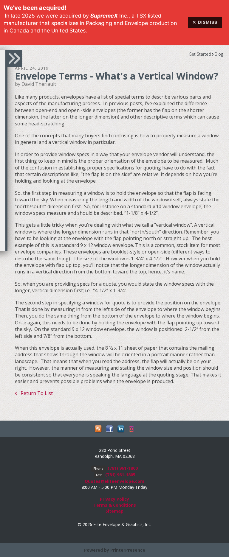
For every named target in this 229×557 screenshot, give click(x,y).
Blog (219, 54)
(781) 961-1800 (123, 468)
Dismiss (207, 22)
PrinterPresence (127, 550)
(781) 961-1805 (120, 474)
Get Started (200, 54)
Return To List (36, 393)
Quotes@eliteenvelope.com (114, 481)
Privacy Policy (114, 499)
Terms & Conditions (114, 505)
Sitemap (114, 511)
